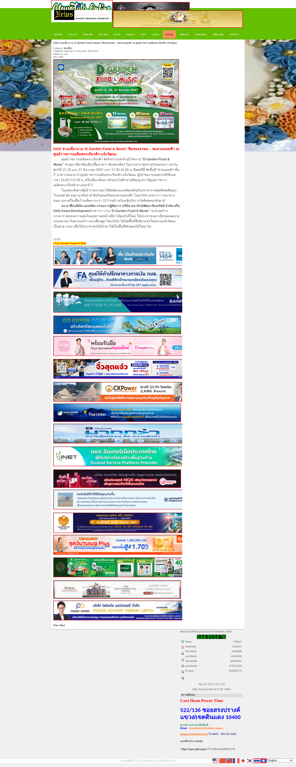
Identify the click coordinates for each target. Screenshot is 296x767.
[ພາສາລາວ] (263, 760)
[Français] (236, 760)
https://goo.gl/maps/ (193, 749)
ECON (117, 34)
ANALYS (130, 34)
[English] (215, 760)
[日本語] (243, 760)
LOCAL (155, 34)
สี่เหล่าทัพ (88, 34)
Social (169, 34)
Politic (73, 34)
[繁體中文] (229, 760)
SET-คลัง (103, 34)
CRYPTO (234, 34)
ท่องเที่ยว (68, 48)
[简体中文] (222, 760)
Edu (143, 34)
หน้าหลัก (58, 34)
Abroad (184, 34)
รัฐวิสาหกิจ (218, 34)
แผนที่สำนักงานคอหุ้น (191, 741)
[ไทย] (257, 760)
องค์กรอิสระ (201, 34)
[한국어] (250, 760)
